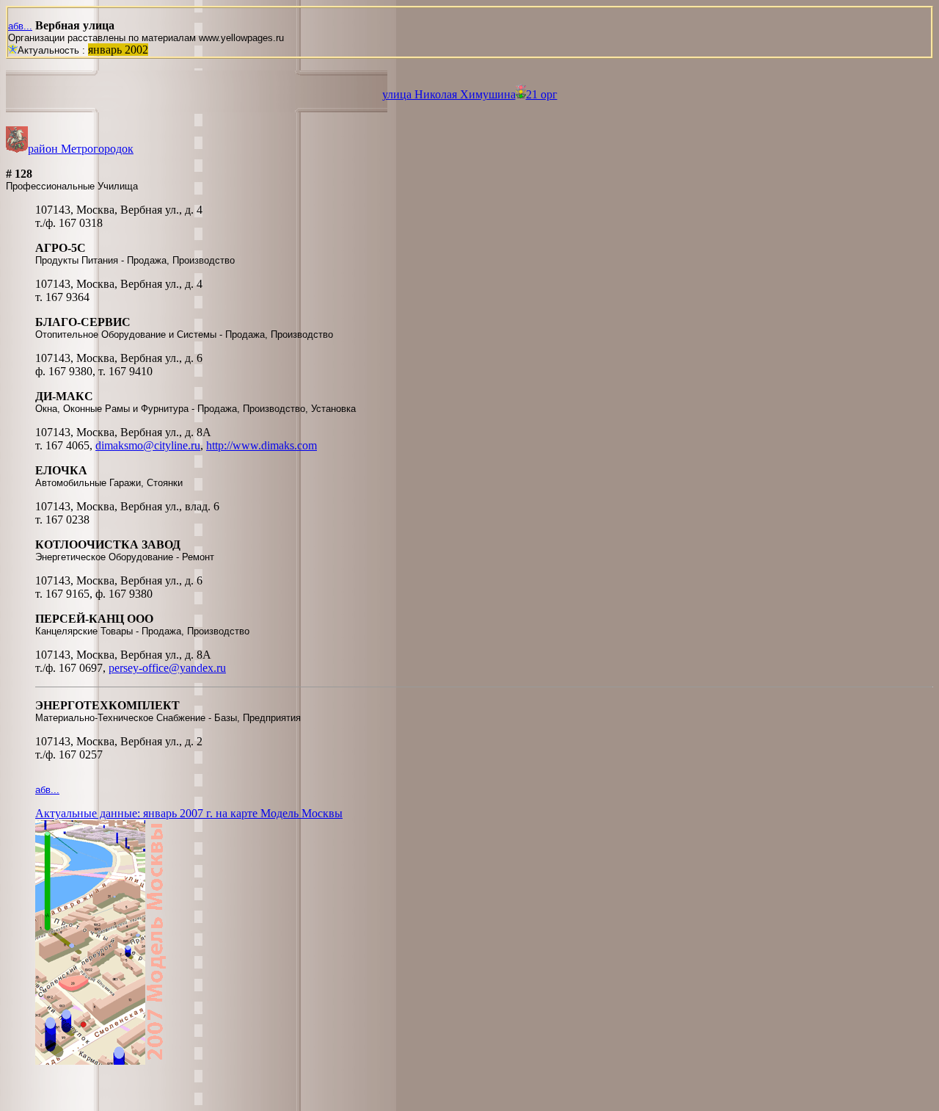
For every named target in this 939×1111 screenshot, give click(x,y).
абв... (20, 26)
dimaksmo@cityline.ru (147, 445)
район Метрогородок (81, 148)
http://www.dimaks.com (261, 445)
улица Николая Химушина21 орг (470, 94)
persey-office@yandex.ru (167, 668)
